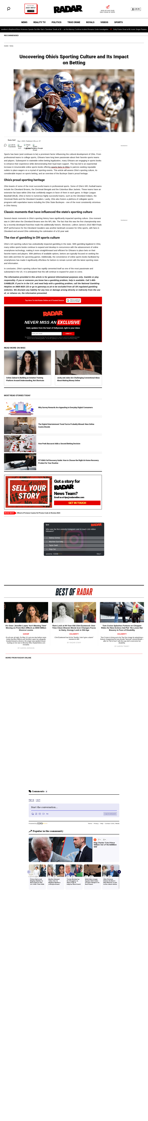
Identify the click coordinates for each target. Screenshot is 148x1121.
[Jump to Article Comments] (5, 145)
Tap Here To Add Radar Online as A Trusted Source (44, 300)
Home (6, 46)
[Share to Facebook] (12, 145)
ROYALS (90, 22)
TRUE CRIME (73, 22)
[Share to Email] (35, 145)
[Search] (8, 10)
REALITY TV (39, 22)
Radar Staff (12, 140)
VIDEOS (104, 22)
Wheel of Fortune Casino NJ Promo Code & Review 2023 (38, 513)
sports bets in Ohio (60, 167)
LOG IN (137, 9)
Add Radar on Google (35, 148)
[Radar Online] (68, 9)
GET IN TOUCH (77, 503)
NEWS (24, 22)
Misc (11, 46)
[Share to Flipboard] (27, 145)
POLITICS (56, 22)
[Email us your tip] (31, 13)
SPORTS (118, 22)
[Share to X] (20, 145)
